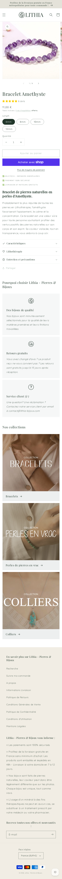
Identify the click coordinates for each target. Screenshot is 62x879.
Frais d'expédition (23, 111)
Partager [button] (11, 268)
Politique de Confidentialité (21, 711)
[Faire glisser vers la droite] (38, 83)
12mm (9, 129)
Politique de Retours (17, 697)
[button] (3, 14)
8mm (23, 121)
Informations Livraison (18, 690)
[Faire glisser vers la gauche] (23, 83)
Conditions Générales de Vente (23, 704)
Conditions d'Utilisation (19, 719)
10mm (37, 121)
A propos (11, 683)
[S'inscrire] (52, 834)
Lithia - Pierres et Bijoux (33, 873)
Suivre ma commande (18, 675)
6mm (9, 121)
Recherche (12, 668)
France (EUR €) (29, 855)
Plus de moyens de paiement (31, 170)
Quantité (6, 136)
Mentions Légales (16, 726)
